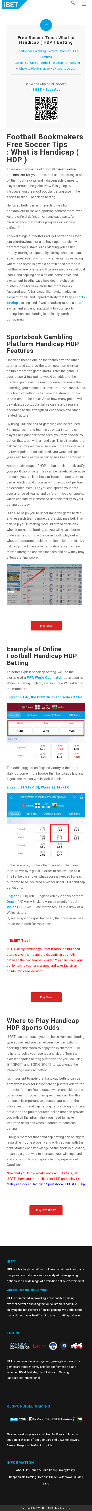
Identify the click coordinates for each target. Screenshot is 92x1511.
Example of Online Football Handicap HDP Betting (47, 62)
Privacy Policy (66, 1470)
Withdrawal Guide (70, 1477)
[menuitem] (75, 9)
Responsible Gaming (22, 1477)
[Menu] (84, 9)
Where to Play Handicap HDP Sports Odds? (47, 68)
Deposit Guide (47, 1477)
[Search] (75, 9)
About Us (22, 1470)
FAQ (46, 1484)
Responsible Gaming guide (34, 1445)
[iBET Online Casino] (37, 4)
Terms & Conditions (43, 1470)
